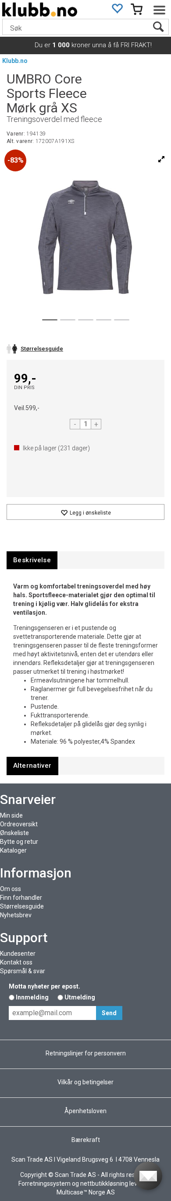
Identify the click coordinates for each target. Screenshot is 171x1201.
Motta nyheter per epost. (44, 986)
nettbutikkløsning (104, 1183)
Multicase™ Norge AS (86, 1192)
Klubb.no (15, 60)
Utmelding (79, 997)
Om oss (10, 888)
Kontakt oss (16, 962)
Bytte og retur (19, 841)
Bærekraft (85, 1139)
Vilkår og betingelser (85, 1082)
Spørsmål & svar (22, 971)
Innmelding (32, 997)
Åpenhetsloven (85, 1110)
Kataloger (13, 850)
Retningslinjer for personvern (85, 1053)
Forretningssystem (44, 1183)
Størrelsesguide (22, 906)
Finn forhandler (21, 897)
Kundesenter (18, 953)
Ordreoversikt (19, 824)
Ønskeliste (14, 832)
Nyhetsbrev (16, 915)
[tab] (32, 560)
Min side (11, 815)
